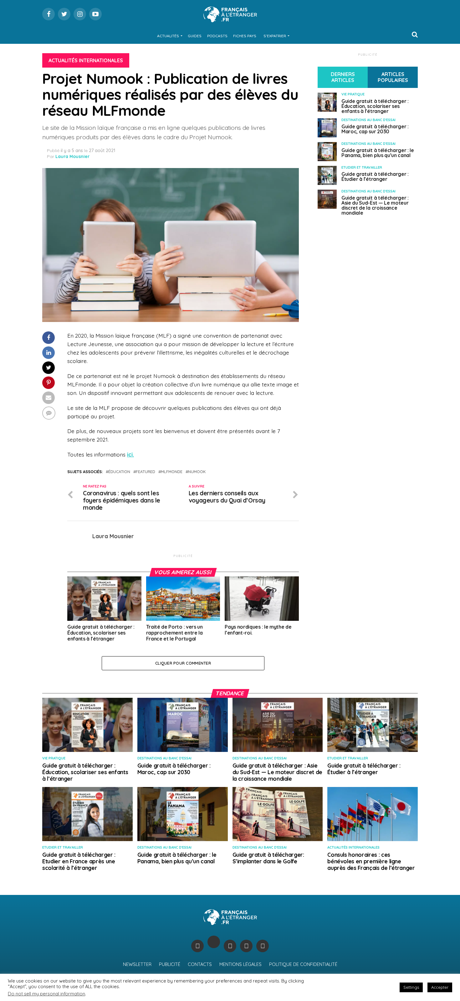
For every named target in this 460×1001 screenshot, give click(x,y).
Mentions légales (240, 964)
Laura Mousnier (72, 156)
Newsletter (137, 964)
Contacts (200, 964)
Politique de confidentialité (303, 964)
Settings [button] (411, 987)
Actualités (168, 35)
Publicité (169, 964)
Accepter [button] (439, 987)
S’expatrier (274, 35)
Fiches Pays (244, 35)
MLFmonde (171, 472)
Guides (195, 35)
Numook (197, 472)
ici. (130, 454)
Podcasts (217, 35)
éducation (119, 472)
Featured (145, 472)
